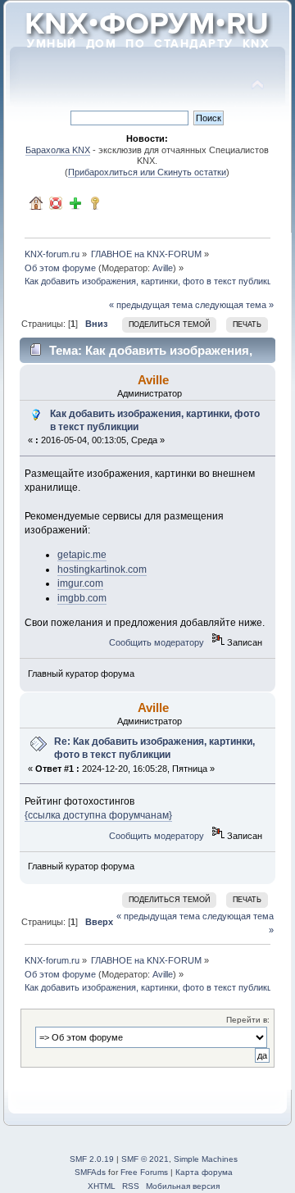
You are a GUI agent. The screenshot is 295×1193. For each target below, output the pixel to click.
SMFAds (90, 1172)
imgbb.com (82, 598)
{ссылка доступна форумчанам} (98, 815)
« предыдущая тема (151, 305)
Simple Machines (206, 1159)
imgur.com (80, 583)
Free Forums (144, 1172)
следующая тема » (234, 305)
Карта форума (204, 1172)
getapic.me (82, 554)
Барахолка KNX (57, 150)
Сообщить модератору (156, 642)
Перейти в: (248, 1019)
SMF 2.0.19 (92, 1159)
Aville (162, 268)
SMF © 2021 (145, 1159)
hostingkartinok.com (102, 569)
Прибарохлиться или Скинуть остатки (147, 172)
